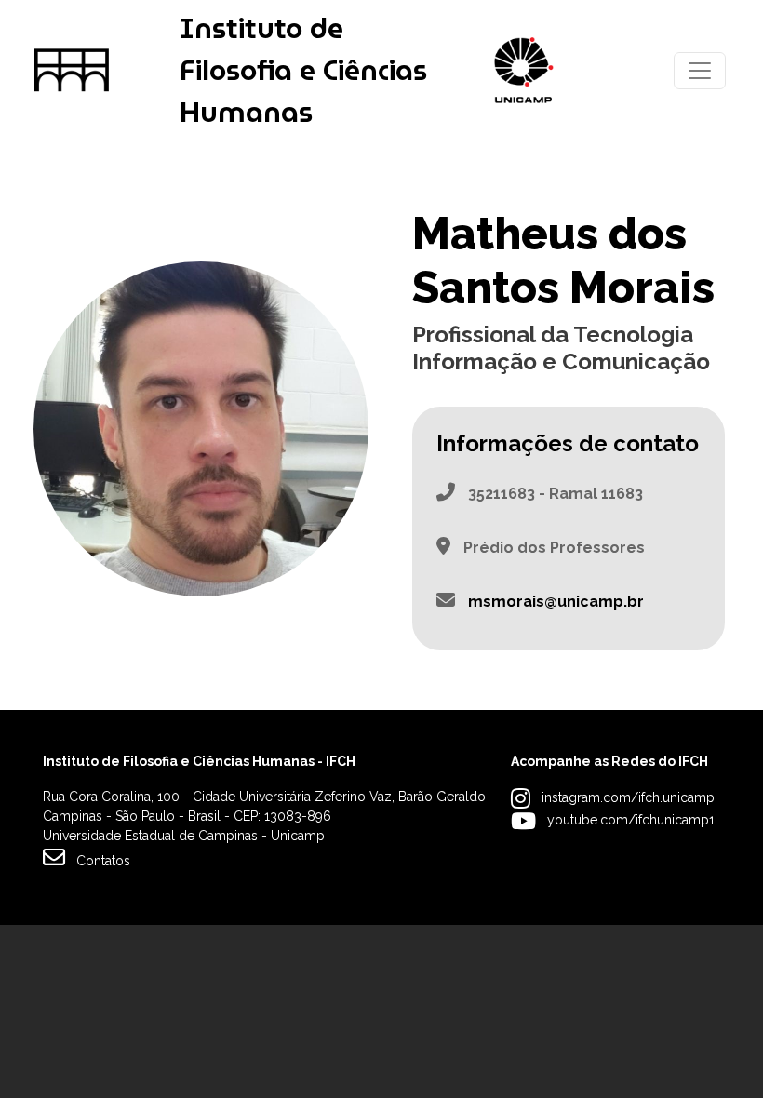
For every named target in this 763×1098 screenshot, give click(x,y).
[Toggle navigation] (700, 70)
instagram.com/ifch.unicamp (628, 797)
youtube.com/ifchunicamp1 (631, 819)
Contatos (103, 860)
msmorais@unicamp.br (556, 601)
